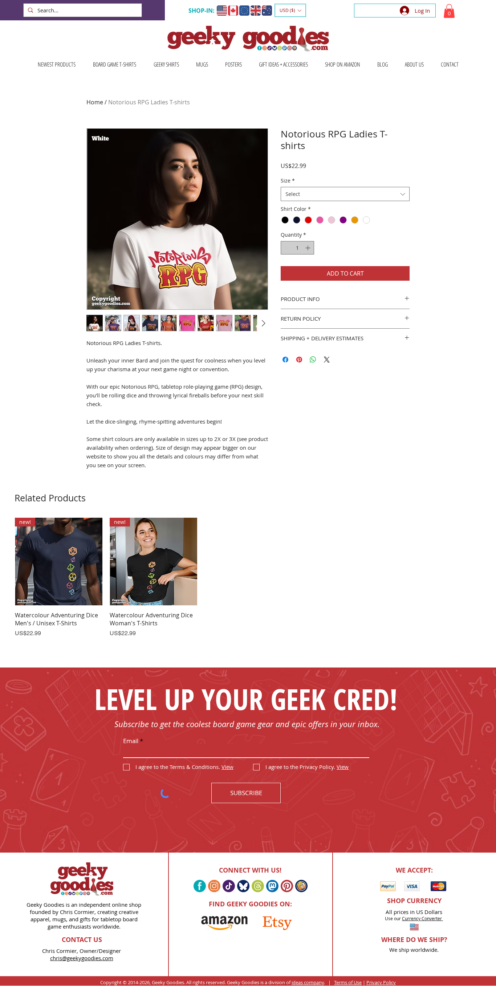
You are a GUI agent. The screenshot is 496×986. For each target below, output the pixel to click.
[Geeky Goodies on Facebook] (200, 886)
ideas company (308, 982)
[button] (290, 10)
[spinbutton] (297, 247)
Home (94, 102)
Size (288, 180)
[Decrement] (286, 247)
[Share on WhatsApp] (313, 359)
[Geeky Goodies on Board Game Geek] (301, 886)
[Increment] (308, 247)
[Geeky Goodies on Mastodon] (272, 886)
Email (130, 741)
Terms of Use (348, 982)
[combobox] (345, 194)
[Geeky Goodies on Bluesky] (243, 886)
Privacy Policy (381, 982)
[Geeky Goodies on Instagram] (214, 886)
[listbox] (290, 10)
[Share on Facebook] (285, 359)
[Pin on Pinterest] (299, 359)
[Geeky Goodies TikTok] (229, 886)
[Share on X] (326, 359)
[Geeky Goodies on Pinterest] (287, 886)
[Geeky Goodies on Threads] (258, 886)
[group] (248, 587)
